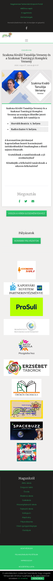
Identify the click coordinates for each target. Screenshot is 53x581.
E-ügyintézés (26, 13)
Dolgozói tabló (26, 487)
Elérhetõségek (27, 17)
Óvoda (26, 492)
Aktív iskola (26, 483)
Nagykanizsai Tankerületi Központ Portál (26, 4)
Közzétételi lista (26, 567)
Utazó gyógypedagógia (26, 526)
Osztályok (26, 530)
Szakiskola (26, 500)
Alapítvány (26, 517)
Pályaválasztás (26, 522)
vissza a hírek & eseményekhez (26, 213)
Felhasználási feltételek (26, 554)
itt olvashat (23, 578)
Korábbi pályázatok (26, 241)
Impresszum (26, 560)
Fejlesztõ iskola (26, 509)
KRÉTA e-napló (26, 8)
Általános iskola (26, 496)
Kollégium (26, 513)
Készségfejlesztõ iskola (26, 504)
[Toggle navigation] (26, 40)
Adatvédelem (26, 548)
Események (27, 50)
